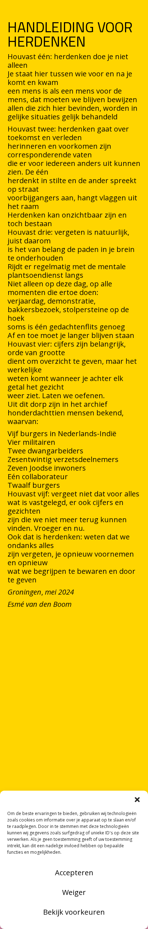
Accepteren (74, 872)
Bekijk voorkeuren (74, 912)
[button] (137, 799)
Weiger (74, 892)
